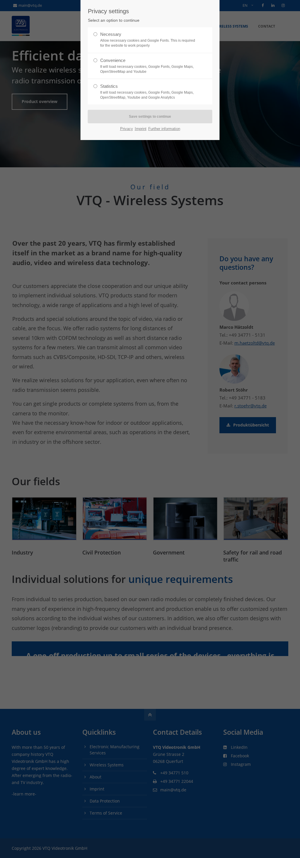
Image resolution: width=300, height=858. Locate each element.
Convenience (147, 66)
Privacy (126, 129)
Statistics (147, 92)
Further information (164, 129)
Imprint (140, 129)
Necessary (147, 40)
